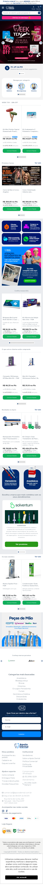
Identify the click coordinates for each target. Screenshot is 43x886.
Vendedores (27, 755)
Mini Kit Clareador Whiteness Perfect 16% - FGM (30, 377)
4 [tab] (23, 73)
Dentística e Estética (21, 694)
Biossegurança (21, 681)
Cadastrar (21, 734)
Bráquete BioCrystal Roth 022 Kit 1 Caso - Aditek (10, 319)
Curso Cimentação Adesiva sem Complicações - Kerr (29, 191)
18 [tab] (30, 342)
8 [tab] (18, 342)
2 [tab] (20, 73)
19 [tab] (32, 342)
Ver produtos (21, 544)
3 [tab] (22, 73)
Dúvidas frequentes (10, 784)
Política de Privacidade (27, 765)
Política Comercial (29, 761)
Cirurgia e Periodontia (21, 689)
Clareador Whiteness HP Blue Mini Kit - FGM (11, 377)
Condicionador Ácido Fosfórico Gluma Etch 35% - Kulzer (30, 585)
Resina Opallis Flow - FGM (10, 585)
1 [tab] (19, 73)
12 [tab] (23, 342)
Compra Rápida (12, 151)
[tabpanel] (21, 68)
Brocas (21, 683)
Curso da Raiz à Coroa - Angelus (11, 191)
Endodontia (21, 699)
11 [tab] (22, 342)
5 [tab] (23, 94)
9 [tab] (19, 342)
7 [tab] (25, 157)
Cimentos (21, 686)
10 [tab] (20, 342)
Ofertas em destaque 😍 (21, 18)
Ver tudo (38, 163)
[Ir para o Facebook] (6, 811)
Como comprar (8, 775)
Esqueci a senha (8, 763)
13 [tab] (24, 342)
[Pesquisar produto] (39, 13)
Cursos (21, 691)
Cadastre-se (7, 760)
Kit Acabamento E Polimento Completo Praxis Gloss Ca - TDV (30, 130)
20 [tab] (33, 342)
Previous (3, 42)
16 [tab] (28, 342)
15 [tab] (27, 342)
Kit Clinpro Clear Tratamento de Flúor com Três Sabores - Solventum (30, 438)
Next (40, 42)
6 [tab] (24, 94)
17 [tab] (29, 342)
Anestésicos (21, 678)
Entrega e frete (8, 778)
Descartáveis (21, 697)
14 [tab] (25, 342)
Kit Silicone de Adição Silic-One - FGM (30, 319)
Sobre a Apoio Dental (31, 758)
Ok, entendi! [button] (21, 877)
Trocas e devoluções (10, 781)
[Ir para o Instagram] (3, 811)
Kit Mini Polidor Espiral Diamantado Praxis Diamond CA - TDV (11, 130)
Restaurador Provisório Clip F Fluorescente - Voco (11, 438)
